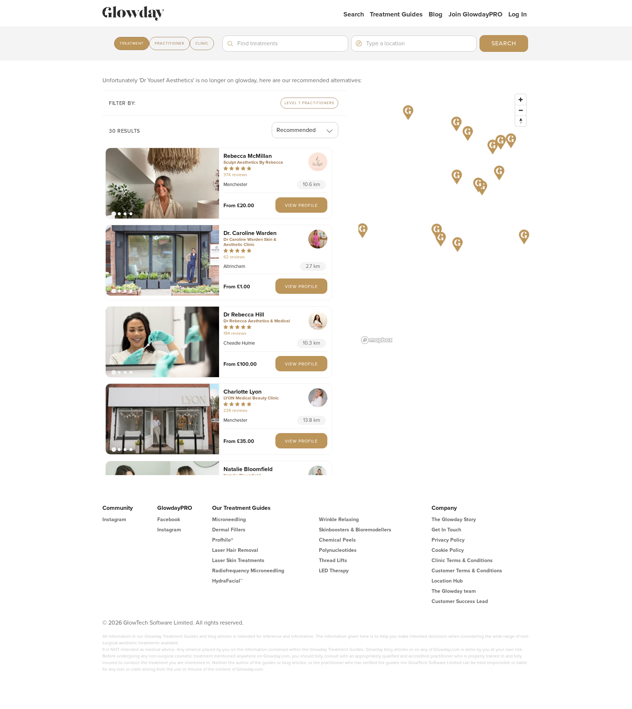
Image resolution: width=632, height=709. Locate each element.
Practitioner (169, 43)
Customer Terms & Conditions (467, 571)
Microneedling (229, 519)
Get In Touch (446, 530)
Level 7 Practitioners (309, 103)
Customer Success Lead (460, 601)
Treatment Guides (396, 14)
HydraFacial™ (227, 581)
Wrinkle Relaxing (339, 519)
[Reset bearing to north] (520, 120)
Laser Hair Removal (235, 550)
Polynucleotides (338, 550)
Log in (517, 14)
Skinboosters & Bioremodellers (355, 530)
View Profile (301, 205)
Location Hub (447, 581)
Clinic (201, 43)
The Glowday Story (454, 519)
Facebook (168, 519)
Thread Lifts (333, 560)
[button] (162, 183)
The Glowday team (454, 591)
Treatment (132, 43)
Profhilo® (222, 540)
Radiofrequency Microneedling (248, 571)
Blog (436, 14)
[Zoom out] (520, 110)
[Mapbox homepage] (377, 340)
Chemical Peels (337, 540)
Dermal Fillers (228, 530)
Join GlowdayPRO (475, 14)
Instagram (114, 519)
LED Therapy (334, 571)
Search (353, 14)
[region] (444, 218)
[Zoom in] (520, 99)
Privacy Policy (448, 540)
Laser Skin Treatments (238, 560)
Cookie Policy (448, 550)
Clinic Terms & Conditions (462, 560)
